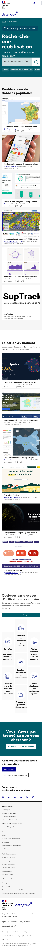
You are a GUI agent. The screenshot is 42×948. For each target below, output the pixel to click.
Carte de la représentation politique (19, 457)
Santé (5, 69)
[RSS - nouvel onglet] (33, 797)
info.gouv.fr (23, 922)
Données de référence (9, 813)
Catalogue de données (9, 817)
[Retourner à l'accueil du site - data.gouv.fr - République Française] (23, 905)
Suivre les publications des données (12, 820)
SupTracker (8, 314)
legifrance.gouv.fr (8, 922)
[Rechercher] (36, 62)
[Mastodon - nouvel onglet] (9, 797)
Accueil (4, 22)
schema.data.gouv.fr (8, 827)
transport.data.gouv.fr (9, 864)
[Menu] (39, 3)
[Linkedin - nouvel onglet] (3, 797)
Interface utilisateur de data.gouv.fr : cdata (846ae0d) (18, 893)
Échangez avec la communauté (11, 845)
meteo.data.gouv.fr (8, 861)
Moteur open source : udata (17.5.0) (12, 890)
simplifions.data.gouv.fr (9, 857)
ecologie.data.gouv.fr (8, 868)
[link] (21, 615)
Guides (4, 835)
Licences (4, 932)
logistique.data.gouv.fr (9, 878)
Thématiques (6, 810)
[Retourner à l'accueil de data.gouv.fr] (10, 14)
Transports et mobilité (21, 69)
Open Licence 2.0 (23, 945)
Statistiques (5, 849)
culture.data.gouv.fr (8, 874)
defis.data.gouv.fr (7, 871)
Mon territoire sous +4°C (14, 570)
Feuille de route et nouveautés (11, 839)
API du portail (6, 886)
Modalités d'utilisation (15, 932)
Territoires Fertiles (11, 495)
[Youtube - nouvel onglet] (21, 797)
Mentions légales (17, 936)
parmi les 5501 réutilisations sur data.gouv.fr (18, 54)
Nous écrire (5, 842)
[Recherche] (34, 3)
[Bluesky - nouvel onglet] (15, 797)
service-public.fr (8, 926)
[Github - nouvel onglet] (27, 797)
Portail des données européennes (12, 823)
